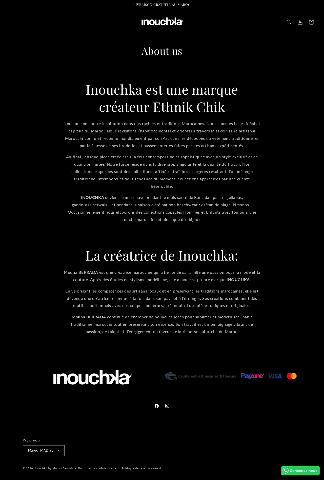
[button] (10, 22)
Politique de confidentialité (97, 468)
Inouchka (41, 468)
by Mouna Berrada (60, 468)
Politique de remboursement (141, 468)
